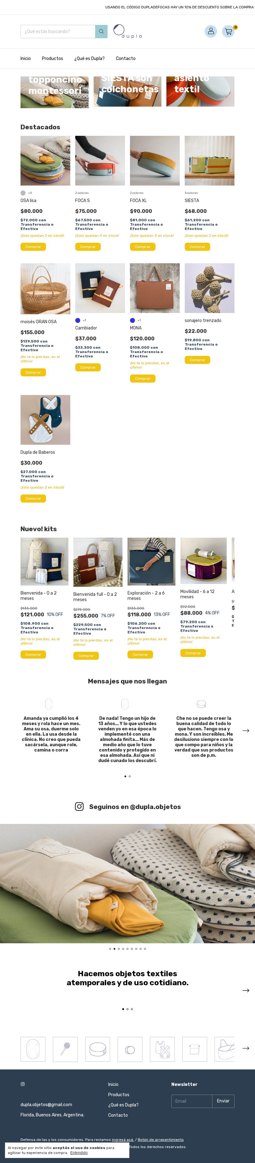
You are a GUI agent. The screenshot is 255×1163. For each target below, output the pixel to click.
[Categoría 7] (227, 1049)
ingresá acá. (123, 1140)
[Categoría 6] (194, 1049)
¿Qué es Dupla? (89, 58)
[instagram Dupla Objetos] (23, 1084)
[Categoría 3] (97, 1049)
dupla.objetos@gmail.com (46, 1104)
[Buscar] (101, 31)
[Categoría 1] (33, 1049)
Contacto (126, 58)
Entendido (79, 1153)
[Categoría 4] (130, 1049)
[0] (228, 31)
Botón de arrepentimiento (161, 1140)
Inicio (26, 58)
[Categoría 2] (65, 1049)
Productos (52, 58)
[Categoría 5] (162, 1049)
